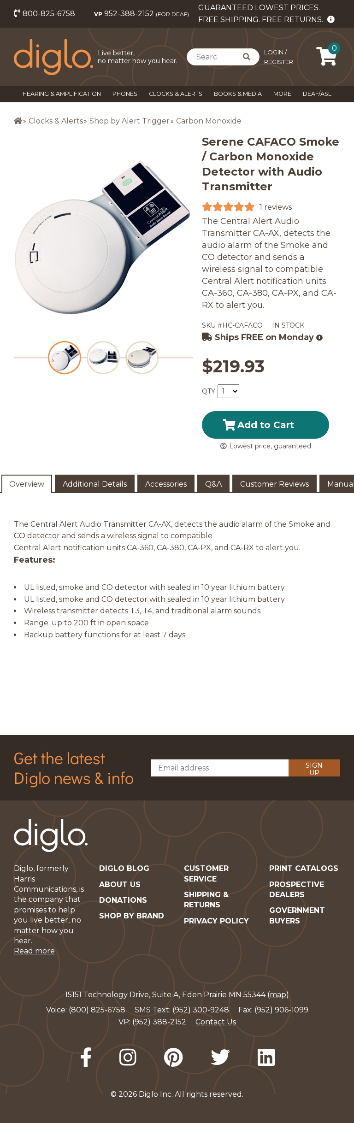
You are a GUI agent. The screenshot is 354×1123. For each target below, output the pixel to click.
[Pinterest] (173, 1058)
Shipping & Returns (206, 899)
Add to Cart (265, 424)
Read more (34, 951)
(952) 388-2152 (159, 1021)
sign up (314, 768)
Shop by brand (131, 915)
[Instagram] (127, 1058)
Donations (123, 900)
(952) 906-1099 (281, 1009)
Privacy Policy (216, 921)
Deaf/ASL (317, 93)
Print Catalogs (303, 868)
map (278, 994)
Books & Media (238, 93)
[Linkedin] (266, 1058)
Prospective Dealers (296, 889)
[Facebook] (86, 1058)
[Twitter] (220, 1058)
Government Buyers (297, 915)
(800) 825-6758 (97, 1009)
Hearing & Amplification (62, 93)
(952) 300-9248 (200, 1009)
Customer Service (206, 873)
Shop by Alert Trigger (129, 121)
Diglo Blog (124, 868)
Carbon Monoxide (209, 121)
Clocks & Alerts (175, 93)
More (282, 93)
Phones (124, 93)
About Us (120, 884)
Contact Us (215, 1021)
